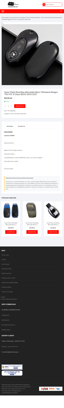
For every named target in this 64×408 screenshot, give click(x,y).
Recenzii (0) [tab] (21, 126)
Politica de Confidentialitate (10, 282)
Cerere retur (5, 255)
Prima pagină (5, 17)
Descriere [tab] (10, 126)
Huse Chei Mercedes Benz (33, 17)
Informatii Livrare (7, 269)
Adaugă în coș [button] (11, 232)
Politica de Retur (6, 287)
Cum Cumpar (5, 264)
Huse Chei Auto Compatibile (17, 17)
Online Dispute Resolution (9, 299)
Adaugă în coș (20, 106)
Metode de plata (6, 273)
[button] (2, 23)
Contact (4, 259)
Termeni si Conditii (7, 292)
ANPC (3, 297)
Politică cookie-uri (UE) (8, 278)
